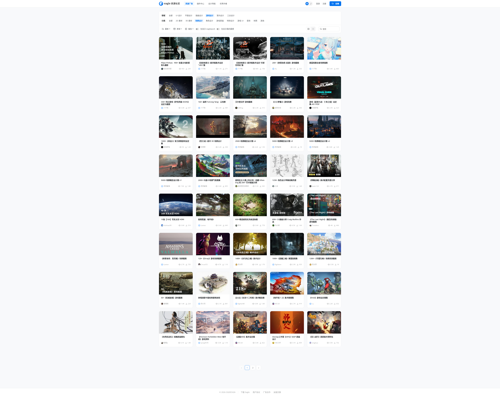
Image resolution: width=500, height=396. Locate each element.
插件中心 (200, 3)
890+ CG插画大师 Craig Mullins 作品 (286, 220)
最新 (167, 29)
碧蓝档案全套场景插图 (318, 63)
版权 (190, 29)
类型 (178, 29)
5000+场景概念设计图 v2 (319, 141)
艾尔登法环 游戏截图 (243, 102)
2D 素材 (179, 20)
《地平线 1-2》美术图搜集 (283, 298)
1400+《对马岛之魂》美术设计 (248, 258)
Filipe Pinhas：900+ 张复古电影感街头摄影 (175, 64)
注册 (324, 3)
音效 (248, 20)
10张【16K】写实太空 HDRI (172, 219)
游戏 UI (240, 20)
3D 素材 (189, 20)
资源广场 (189, 3)
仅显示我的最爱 (227, 29)
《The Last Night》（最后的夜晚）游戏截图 (323, 220)
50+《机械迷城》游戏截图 (171, 298)
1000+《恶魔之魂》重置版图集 (285, 258)
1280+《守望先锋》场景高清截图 (322, 258)
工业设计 (231, 15)
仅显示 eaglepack (207, 29)
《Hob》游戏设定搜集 (318, 298)
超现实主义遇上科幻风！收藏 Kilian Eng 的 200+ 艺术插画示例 (249, 181)
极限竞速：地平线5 (206, 219)
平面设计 (188, 15)
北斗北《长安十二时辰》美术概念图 (249, 298)
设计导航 (212, 3)
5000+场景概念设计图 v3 (282, 141)
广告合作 (266, 392)
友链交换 (277, 392)
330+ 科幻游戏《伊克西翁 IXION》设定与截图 (175, 103)
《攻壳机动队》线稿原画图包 (173, 337)
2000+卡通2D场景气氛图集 (209, 180)
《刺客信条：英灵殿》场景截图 (174, 258)
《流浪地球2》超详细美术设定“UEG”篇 (210, 64)
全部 (171, 15)
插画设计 (199, 15)
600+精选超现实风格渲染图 (246, 219)
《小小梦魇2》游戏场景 (282, 102)
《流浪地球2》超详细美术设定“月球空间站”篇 (249, 64)
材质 (255, 20)
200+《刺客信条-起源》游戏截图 (285, 63)
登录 (318, 3)
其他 (262, 20)
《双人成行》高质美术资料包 (321, 337)
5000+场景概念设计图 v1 (171, 180)
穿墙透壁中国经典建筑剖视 (209, 298)
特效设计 (230, 20)
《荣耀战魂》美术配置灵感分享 (322, 180)
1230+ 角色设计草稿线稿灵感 (284, 180)
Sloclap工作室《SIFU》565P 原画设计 (286, 338)
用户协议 (256, 392)
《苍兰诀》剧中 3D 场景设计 (210, 141)
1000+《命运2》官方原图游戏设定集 (175, 142)
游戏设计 (209, 15)
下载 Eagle (245, 392)
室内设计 (220, 15)
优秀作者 (223, 3)
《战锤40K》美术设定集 (245, 337)
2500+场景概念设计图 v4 (245, 141)
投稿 (337, 3)
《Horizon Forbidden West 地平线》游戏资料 (212, 338)
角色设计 (209, 20)
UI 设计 (179, 15)
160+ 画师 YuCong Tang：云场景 (212, 102)
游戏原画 (220, 20)
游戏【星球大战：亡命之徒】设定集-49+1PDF (323, 103)
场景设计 (199, 20)
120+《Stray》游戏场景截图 (210, 258)
